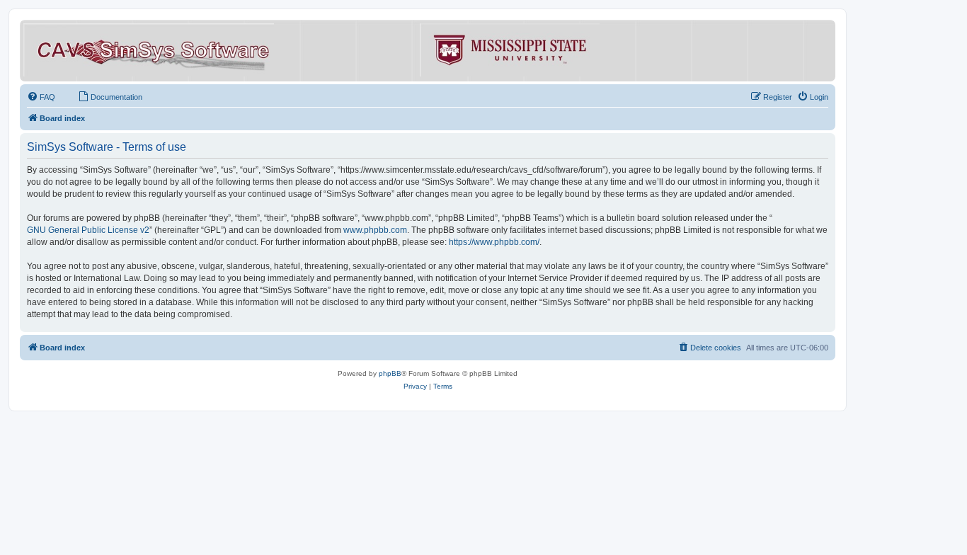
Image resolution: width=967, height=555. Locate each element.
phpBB (390, 373)
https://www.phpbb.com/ (494, 242)
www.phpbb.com (375, 230)
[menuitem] (41, 96)
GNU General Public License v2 (88, 230)
